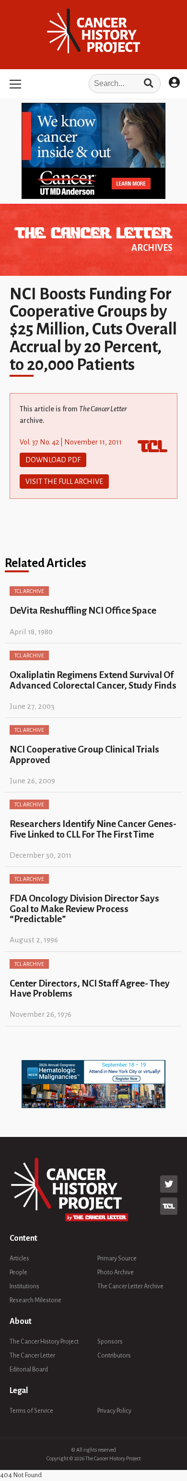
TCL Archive (29, 591)
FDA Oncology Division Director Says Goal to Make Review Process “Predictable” (84, 908)
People (18, 1272)
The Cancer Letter (32, 1355)
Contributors (114, 1355)
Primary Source (117, 1258)
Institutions (24, 1286)
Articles (19, 1258)
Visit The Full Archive (64, 481)
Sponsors (110, 1341)
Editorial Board (29, 1369)
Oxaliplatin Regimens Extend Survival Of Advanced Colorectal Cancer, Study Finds (93, 680)
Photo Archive (115, 1272)
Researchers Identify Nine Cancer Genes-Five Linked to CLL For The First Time (93, 829)
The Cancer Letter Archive (130, 1286)
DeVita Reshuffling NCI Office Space (83, 610)
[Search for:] (93, 83)
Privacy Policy (114, 1410)
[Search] (148, 83)
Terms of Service (31, 1410)
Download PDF (53, 460)
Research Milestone (35, 1300)
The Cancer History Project (44, 1341)
